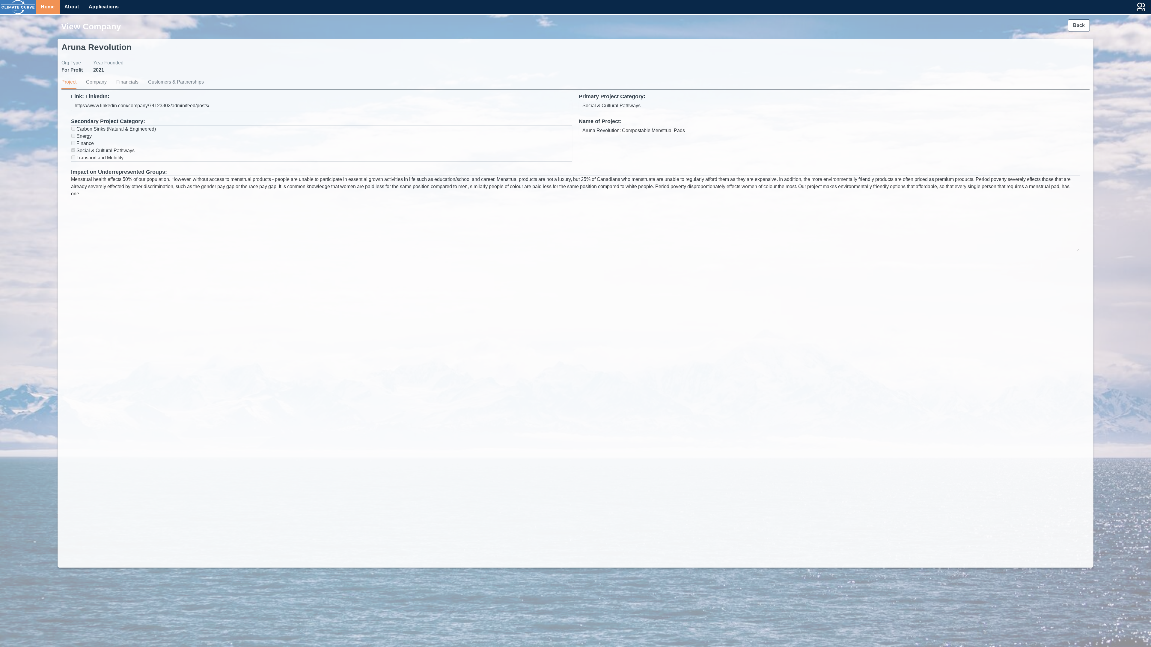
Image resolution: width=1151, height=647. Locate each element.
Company (96, 81)
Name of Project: (600, 121)
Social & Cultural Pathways (105, 150)
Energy (83, 136)
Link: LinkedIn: (90, 96)
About (71, 6)
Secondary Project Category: (108, 121)
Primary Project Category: (612, 96)
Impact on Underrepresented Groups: (119, 172)
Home (48, 6)
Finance (84, 143)
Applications (104, 6)
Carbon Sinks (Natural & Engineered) (115, 128)
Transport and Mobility (99, 157)
